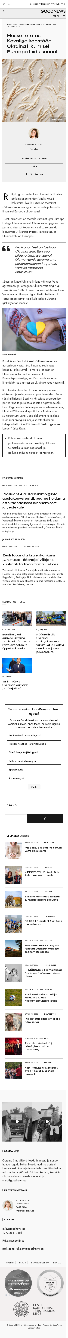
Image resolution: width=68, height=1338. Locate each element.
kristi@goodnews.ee (25, 1211)
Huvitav (48, 989)
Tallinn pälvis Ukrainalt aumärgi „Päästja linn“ (15, 685)
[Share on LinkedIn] (36, 174)
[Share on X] (31, 174)
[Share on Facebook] (26, 174)
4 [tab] (15, 1295)
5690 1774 (21, 1207)
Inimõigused (50, 965)
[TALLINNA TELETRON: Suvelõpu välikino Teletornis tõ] (47, 1122)
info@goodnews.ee (13, 1229)
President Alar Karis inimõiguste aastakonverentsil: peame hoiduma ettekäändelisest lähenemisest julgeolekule (33, 500)
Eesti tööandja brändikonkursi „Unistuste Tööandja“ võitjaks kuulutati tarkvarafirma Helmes (30, 559)
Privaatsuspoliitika (13, 1241)
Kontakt (57, 1263)
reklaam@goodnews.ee (29, 1249)
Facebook (33, 3)
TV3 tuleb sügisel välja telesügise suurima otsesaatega (39, 1046)
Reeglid (22, 1263)
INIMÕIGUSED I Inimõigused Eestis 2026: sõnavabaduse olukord (43, 973)
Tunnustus (50, 916)
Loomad (49, 891)
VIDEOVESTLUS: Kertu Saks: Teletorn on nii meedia (43, 874)
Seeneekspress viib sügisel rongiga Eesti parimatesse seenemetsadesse (42, 948)
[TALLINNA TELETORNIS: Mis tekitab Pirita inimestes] (17, 1122)
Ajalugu (48, 867)
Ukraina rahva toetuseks (38, 24)
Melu (46, 1038)
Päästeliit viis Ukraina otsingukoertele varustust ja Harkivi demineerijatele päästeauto (50, 643)
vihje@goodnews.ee (14, 1180)
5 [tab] (18, 1295)
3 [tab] (12, 1295)
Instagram (45, 3)
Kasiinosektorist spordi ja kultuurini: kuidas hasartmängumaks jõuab (41, 997)
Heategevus (20, 24)
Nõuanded (49, 842)
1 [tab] (6, 1295)
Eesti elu (13, 485)
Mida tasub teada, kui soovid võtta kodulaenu (43, 849)
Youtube (56, 3)
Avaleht (10, 1263)
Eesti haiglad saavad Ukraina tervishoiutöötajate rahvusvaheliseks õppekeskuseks (16, 641)
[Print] (41, 174)
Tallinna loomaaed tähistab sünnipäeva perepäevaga (43, 898)
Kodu (9, 24)
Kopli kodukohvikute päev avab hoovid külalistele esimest (41, 1071)
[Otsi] (45, 818)
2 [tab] (9, 1295)
